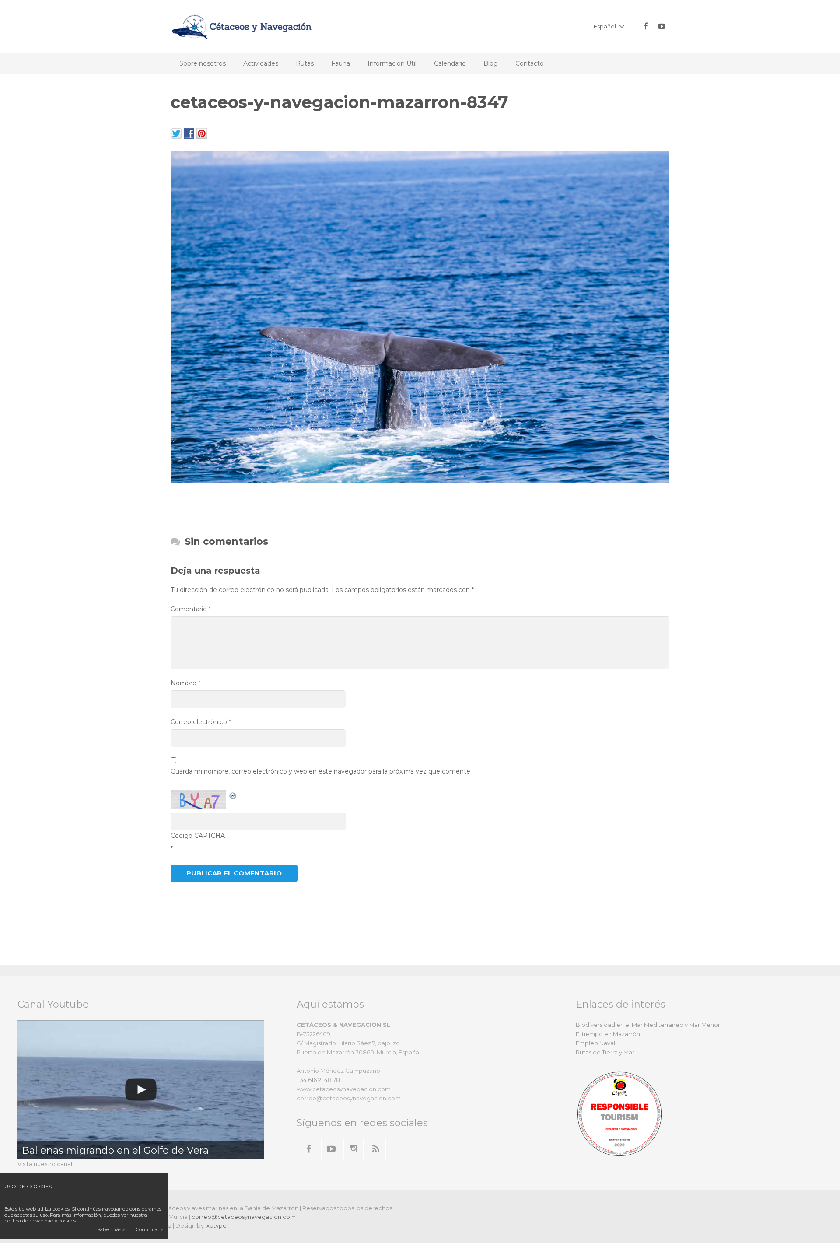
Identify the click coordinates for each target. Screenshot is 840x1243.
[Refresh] (233, 795)
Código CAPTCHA (198, 836)
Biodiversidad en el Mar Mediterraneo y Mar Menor (648, 1024)
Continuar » (149, 1229)
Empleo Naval (595, 1043)
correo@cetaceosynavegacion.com (244, 1216)
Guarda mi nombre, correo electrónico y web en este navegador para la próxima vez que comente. (321, 771)
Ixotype (216, 1225)
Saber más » (111, 1229)
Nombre (185, 683)
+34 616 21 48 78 (318, 1079)
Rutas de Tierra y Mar (605, 1052)
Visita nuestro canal (45, 1163)
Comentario (191, 609)
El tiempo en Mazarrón (608, 1033)
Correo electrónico (201, 722)
